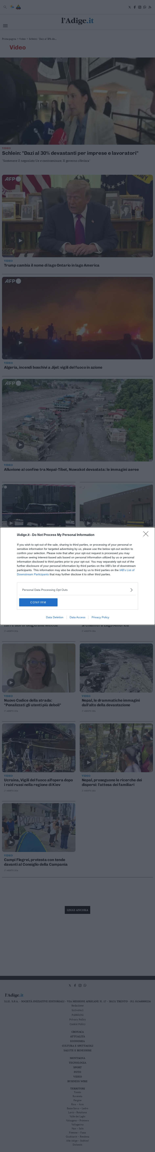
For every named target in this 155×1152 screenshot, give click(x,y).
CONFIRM (38, 602)
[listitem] (77, 590)
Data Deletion (54, 617)
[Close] (147, 535)
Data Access (77, 617)
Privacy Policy (100, 617)
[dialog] (77, 576)
